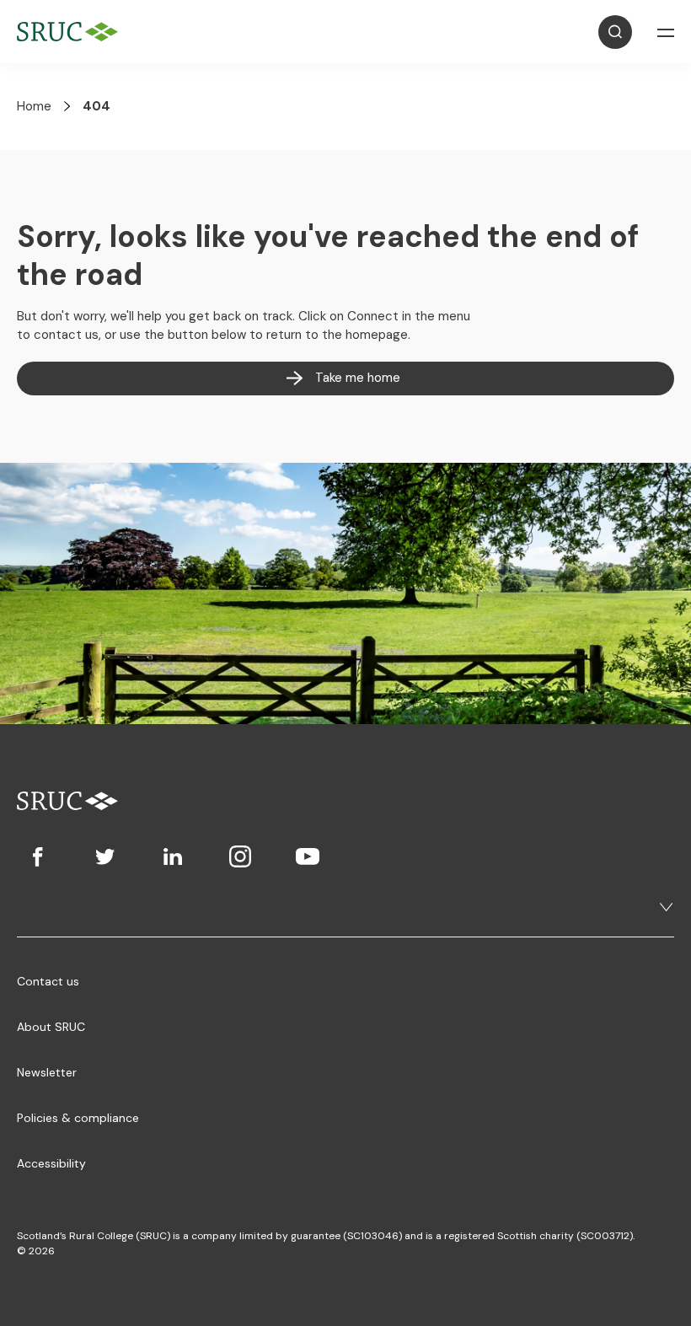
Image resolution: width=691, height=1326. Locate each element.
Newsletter (47, 1072)
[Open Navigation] (665, 32)
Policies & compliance (78, 1117)
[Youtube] (308, 856)
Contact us (48, 981)
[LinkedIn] (173, 856)
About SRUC (51, 1026)
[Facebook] (38, 856)
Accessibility (51, 1163)
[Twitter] (105, 856)
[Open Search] (615, 32)
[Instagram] (240, 856)
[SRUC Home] (71, 31)
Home (34, 106)
